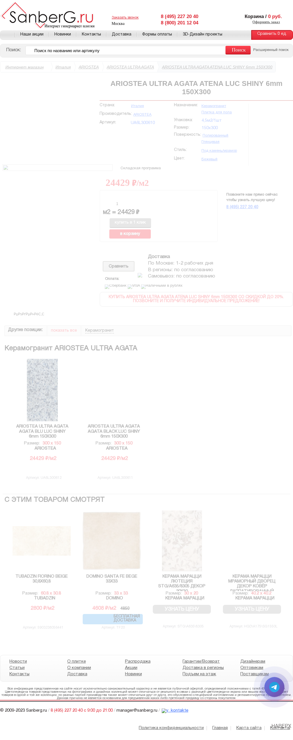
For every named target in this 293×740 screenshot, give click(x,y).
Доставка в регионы (203, 668)
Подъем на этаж (199, 674)
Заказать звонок (125, 17)
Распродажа (138, 662)
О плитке (76, 662)
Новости (18, 662)
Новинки (62, 34)
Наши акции (31, 34)
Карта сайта (249, 728)
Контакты (91, 34)
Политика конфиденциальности (171, 728)
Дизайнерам (252, 662)
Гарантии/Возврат (201, 662)
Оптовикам (251, 668)
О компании (79, 668)
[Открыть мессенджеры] (274, 687)
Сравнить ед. (272, 34)
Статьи (17, 668)
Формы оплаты (157, 34)
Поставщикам (254, 674)
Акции (131, 668)
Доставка (121, 34)
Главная (7, 35)
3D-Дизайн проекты (202, 34)
